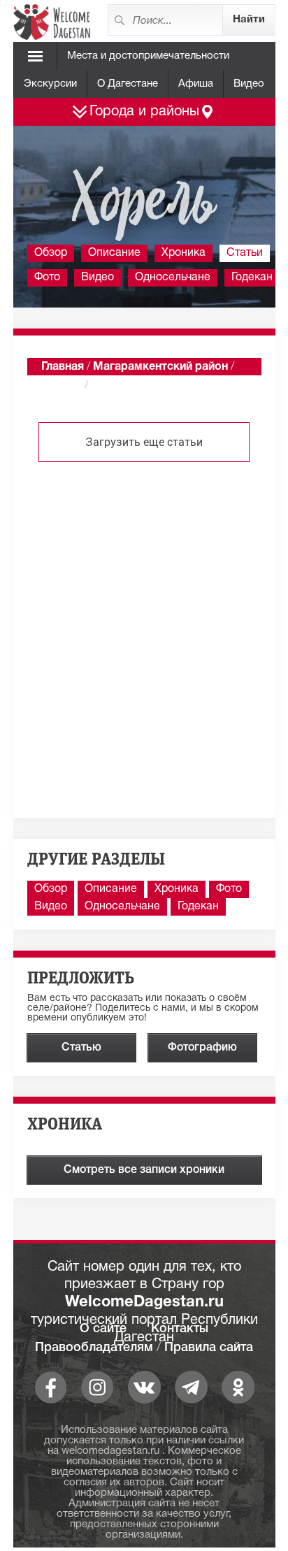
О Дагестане (127, 84)
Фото (47, 277)
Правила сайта (208, 1347)
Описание (114, 253)
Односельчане (172, 277)
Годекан (252, 277)
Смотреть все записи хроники (144, 1170)
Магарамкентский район (160, 367)
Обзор (50, 253)
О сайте (103, 1328)
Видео (248, 84)
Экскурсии (50, 84)
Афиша (195, 84)
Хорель (61, 386)
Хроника (183, 253)
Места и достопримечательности (148, 56)
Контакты (179, 1328)
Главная (62, 367)
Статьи (244, 253)
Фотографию (202, 1048)
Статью (81, 1048)
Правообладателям (94, 1347)
